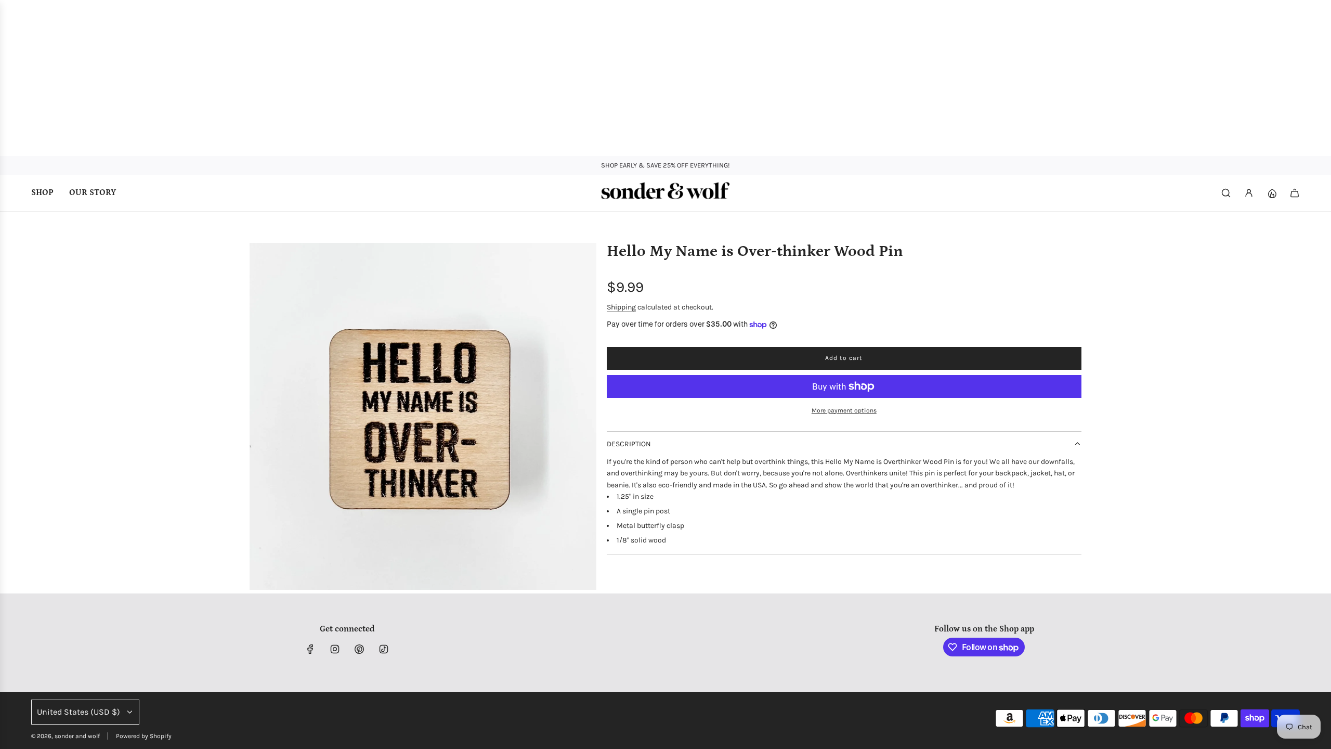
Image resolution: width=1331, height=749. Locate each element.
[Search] (1226, 193)
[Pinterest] (359, 649)
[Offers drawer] (1271, 193)
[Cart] (1294, 193)
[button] (258, 416)
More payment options (844, 410)
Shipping (621, 307)
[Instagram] (334, 649)
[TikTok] (383, 649)
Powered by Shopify (144, 736)
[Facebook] (310, 649)
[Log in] (1248, 193)
